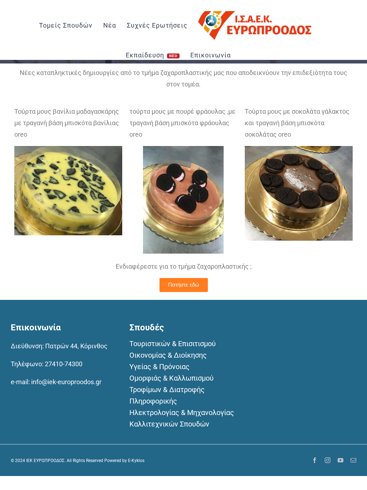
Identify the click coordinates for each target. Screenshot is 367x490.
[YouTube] (340, 460)
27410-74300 (63, 364)
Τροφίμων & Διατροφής (167, 389)
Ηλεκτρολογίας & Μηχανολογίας (181, 412)
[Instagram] (327, 460)
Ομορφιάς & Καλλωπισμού (171, 378)
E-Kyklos (136, 460)
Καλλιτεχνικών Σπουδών (169, 424)
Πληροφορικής (153, 401)
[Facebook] (315, 460)
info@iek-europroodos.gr (66, 382)
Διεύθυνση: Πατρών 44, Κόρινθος (59, 346)
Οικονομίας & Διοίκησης (168, 355)
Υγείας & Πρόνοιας (159, 366)
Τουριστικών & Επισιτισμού (172, 343)
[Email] (353, 460)
